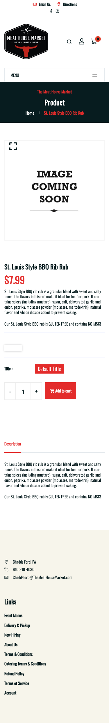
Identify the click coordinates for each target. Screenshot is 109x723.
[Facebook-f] (51, 10)
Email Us (44, 4)
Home (30, 113)
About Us (10, 644)
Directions (69, 4)
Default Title (49, 368)
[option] (54, 190)
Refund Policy (14, 673)
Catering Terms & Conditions (25, 663)
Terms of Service (16, 683)
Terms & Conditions (18, 654)
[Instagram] (57, 10)
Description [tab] (12, 443)
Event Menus (13, 615)
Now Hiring (12, 635)
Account (10, 693)
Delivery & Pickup (17, 625)
